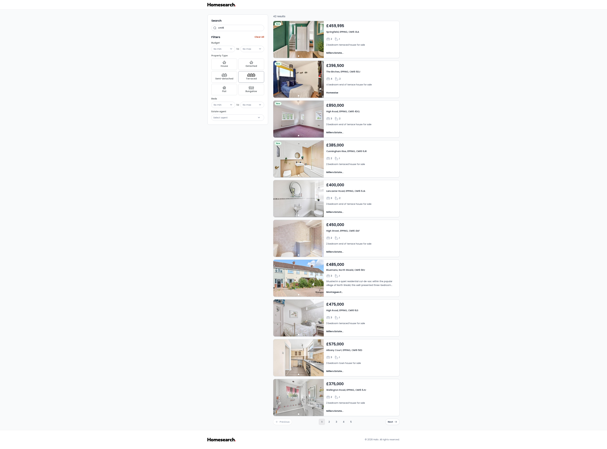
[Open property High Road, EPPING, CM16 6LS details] (336, 317)
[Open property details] (298, 39)
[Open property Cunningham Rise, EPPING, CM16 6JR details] (336, 158)
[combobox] (237, 28)
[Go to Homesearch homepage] (221, 4)
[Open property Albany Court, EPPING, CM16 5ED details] (336, 357)
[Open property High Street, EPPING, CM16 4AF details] (336, 238)
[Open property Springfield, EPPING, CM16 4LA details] (336, 39)
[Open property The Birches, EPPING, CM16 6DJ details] (336, 79)
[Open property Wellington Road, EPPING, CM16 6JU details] (336, 397)
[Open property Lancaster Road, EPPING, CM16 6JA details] (336, 198)
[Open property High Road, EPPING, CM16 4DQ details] (336, 119)
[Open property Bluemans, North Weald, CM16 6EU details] (336, 278)
